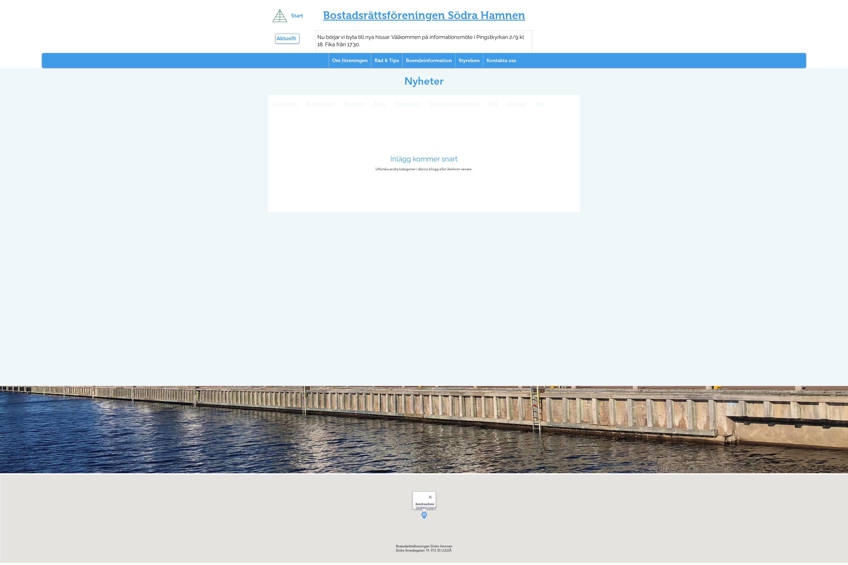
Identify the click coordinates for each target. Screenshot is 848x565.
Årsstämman (320, 104)
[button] (570, 104)
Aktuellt (286, 38)
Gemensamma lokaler (454, 104)
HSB (493, 104)
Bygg (380, 104)
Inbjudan (517, 104)
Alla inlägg (285, 104)
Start (297, 15)
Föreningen (407, 104)
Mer (540, 104)
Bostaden (354, 104)
